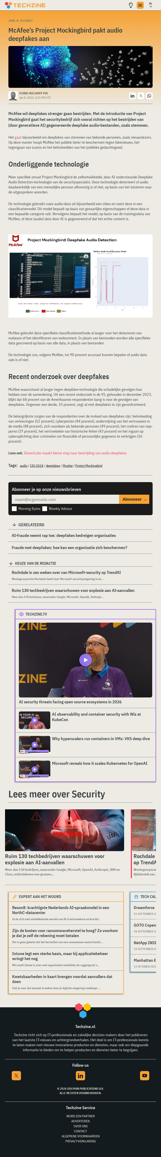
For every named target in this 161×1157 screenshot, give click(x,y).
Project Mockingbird (88, 466)
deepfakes (53, 466)
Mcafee (68, 466)
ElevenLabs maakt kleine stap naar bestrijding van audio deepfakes (75, 453)
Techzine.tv (36, 614)
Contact (80, 1131)
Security (26, 21)
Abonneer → (134, 499)
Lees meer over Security (56, 794)
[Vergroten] (147, 246)
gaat (18, 137)
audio (23, 466)
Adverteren (80, 1121)
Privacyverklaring (80, 1141)
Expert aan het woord (40, 896)
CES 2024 (36, 466)
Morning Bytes (29, 508)
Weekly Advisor (60, 508)
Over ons (81, 1126)
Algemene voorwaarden (81, 1136)
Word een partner (80, 1116)
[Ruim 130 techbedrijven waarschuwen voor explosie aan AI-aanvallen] (63, 830)
